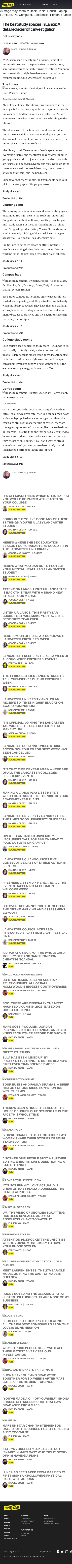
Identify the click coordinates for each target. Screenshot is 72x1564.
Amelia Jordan (17, 733)
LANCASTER (17, 509)
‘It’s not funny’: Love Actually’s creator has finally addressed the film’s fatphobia (33, 1189)
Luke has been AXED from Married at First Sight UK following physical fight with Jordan (34, 1476)
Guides (32, 49)
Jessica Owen (16, 600)
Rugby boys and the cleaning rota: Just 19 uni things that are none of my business (36, 1297)
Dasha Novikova (18, 49)
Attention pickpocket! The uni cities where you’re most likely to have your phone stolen (34, 1243)
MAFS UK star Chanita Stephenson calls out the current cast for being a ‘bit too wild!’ (36, 1429)
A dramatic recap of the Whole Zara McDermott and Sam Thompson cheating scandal (34, 956)
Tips (55, 5)
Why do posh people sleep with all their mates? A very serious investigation (33, 1351)
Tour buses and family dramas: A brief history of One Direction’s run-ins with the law (36, 1088)
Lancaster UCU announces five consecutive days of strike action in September (34, 863)
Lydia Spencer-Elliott (22, 990)
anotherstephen (19, 963)
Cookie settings (51, 1523)
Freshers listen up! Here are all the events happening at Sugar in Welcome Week (34, 886)
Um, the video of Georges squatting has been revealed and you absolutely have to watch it (34, 1216)
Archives (25, 1523)
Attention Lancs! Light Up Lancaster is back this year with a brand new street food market (35, 593)
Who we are (49, 1519)
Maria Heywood (17, 576)
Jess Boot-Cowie (18, 847)
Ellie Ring (14, 1223)
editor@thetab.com (45, 1552)
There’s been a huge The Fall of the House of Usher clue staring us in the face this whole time (35, 1111)
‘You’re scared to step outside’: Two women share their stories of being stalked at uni (34, 1138)
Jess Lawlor (16, 506)
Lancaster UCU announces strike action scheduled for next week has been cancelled (35, 749)
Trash (42, 1095)
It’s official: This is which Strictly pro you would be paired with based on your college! (36, 499)
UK (11, 966)
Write (45, 5)
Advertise (25, 1519)
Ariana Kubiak (17, 756)
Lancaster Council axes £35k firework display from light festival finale (35, 933)
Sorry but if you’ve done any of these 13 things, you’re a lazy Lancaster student (35, 522)
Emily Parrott (16, 710)
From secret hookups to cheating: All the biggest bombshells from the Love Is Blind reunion (36, 1324)
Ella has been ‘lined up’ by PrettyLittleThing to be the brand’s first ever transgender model (35, 1061)
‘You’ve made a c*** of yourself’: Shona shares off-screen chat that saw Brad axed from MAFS (36, 1402)
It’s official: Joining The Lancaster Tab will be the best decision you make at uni (33, 726)
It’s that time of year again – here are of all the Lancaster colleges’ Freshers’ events (35, 773)
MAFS (29, 1037)
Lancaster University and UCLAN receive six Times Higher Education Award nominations (33, 703)
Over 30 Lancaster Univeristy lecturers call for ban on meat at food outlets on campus (33, 839)
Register (25, 1533)
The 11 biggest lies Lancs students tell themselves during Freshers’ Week (33, 679)
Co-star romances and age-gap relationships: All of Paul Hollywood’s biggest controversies (35, 983)
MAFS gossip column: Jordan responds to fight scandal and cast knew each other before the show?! (35, 1030)
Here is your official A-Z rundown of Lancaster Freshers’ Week (34, 637)
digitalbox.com (14, 1552)
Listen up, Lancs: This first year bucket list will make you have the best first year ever (33, 616)
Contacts (48, 1521)
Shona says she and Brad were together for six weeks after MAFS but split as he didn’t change (33, 1379)
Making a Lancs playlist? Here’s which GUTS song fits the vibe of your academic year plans (35, 796)
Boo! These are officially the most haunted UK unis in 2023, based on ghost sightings (33, 1007)
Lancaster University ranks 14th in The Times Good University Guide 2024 (34, 817)
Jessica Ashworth (19, 553)
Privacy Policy (27, 1521)
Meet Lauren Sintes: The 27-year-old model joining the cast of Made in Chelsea (34, 1274)
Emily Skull (15, 663)
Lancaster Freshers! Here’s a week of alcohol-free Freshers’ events (36, 657)
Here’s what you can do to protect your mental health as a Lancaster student (34, 569)
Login (23, 1535)
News (33, 576)
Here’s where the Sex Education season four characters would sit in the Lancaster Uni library (35, 546)
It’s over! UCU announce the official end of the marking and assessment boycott (34, 909)
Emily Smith (15, 1014)
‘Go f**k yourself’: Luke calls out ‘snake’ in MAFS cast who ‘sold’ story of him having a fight (35, 1452)
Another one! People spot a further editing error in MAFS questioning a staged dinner (34, 1162)
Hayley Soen (16, 1037)
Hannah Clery (17, 530)
